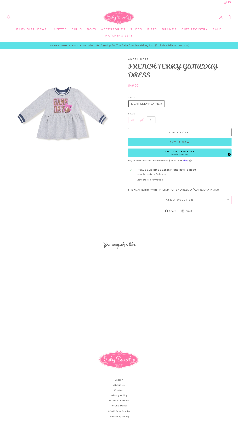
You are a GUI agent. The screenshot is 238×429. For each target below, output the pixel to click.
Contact (119, 390)
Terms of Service (119, 400)
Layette (59, 29)
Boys (91, 29)
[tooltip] (229, 154)
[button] (180, 153)
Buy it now (180, 142)
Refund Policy (118, 405)
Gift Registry (194, 29)
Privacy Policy (119, 395)
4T (151, 119)
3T (141, 119)
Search (119, 380)
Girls (77, 29)
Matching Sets (119, 35)
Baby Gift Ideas (31, 29)
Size (131, 113)
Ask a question (180, 200)
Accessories (113, 29)
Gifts (152, 29)
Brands (169, 29)
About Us (119, 385)
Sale (217, 29)
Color (133, 97)
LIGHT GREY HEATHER (146, 103)
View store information (150, 180)
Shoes (136, 29)
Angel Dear (138, 59)
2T (132, 119)
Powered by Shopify (119, 416)
